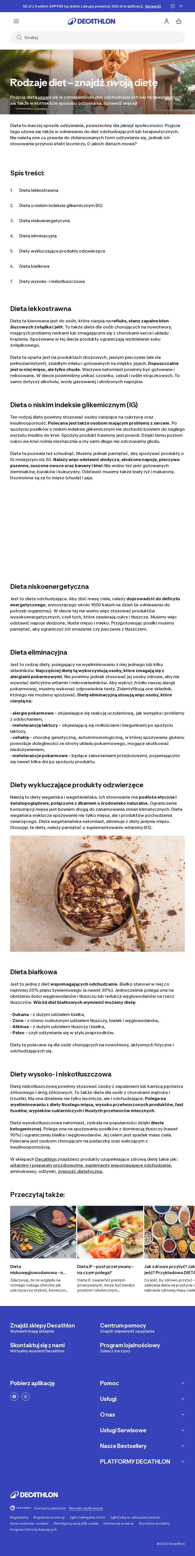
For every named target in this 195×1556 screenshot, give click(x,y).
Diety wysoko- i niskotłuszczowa (52, 281)
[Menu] (16, 21)
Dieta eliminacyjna (38, 235)
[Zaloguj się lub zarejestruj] (166, 21)
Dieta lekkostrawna (38, 190)
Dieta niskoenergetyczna (44, 220)
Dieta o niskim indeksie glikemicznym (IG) (61, 205)
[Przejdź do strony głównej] (91, 21)
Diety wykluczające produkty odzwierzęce (62, 251)
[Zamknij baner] (181, 6)
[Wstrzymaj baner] (173, 6)
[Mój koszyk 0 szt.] (179, 21)
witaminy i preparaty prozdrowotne (46, 1165)
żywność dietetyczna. (80, 1171)
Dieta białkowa (34, 266)
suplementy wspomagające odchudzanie (127, 1165)
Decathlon (46, 1159)
